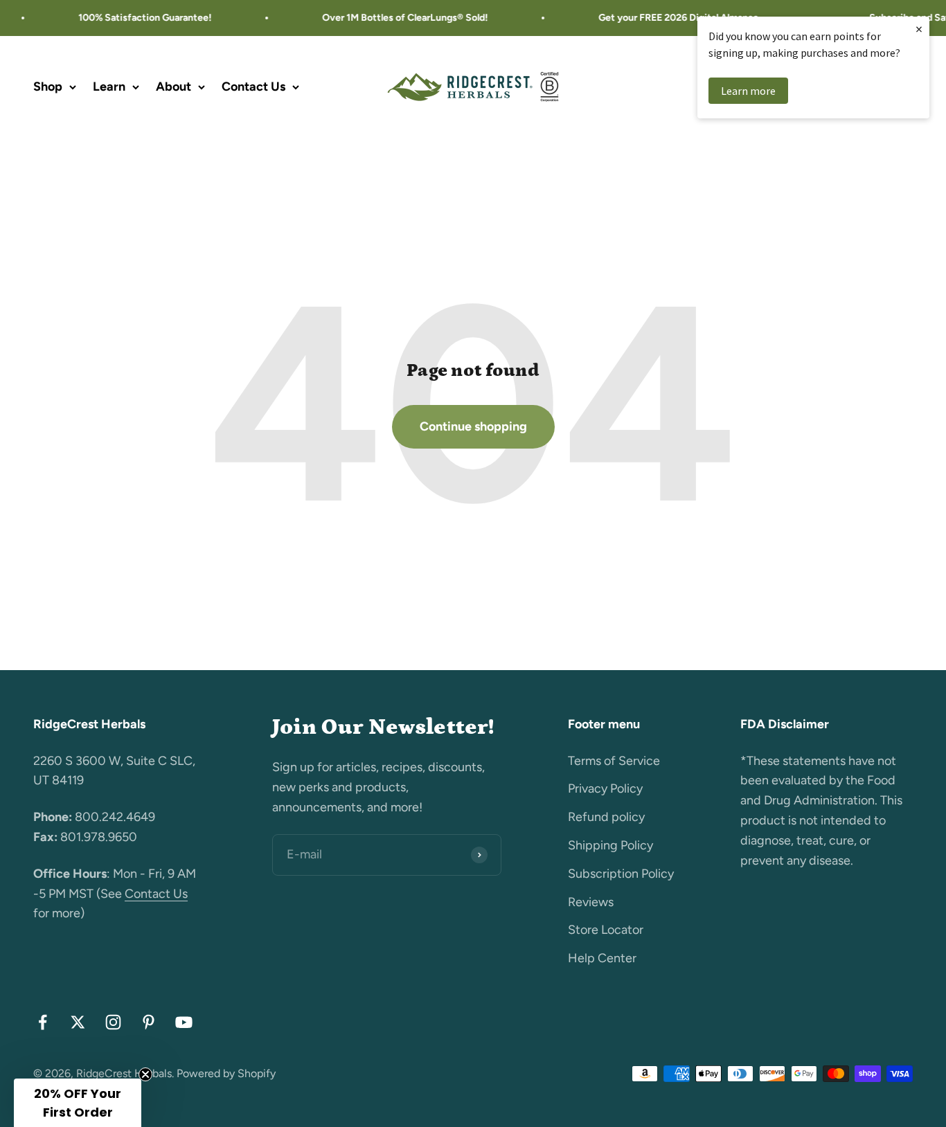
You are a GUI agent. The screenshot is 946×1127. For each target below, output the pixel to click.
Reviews (591, 902)
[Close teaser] (145, 1074)
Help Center (602, 958)
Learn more (748, 91)
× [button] (919, 28)
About (173, 86)
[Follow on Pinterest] (148, 1022)
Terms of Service (614, 760)
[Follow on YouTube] (184, 1022)
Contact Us (253, 86)
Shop (47, 86)
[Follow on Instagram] (113, 1022)
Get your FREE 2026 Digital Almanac (671, 18)
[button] (77, 1103)
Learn (109, 86)
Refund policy (606, 816)
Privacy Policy (605, 788)
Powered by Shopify (226, 1073)
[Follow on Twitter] (78, 1022)
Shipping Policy (610, 845)
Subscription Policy (621, 873)
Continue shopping (473, 426)
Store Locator (605, 929)
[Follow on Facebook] (42, 1022)
